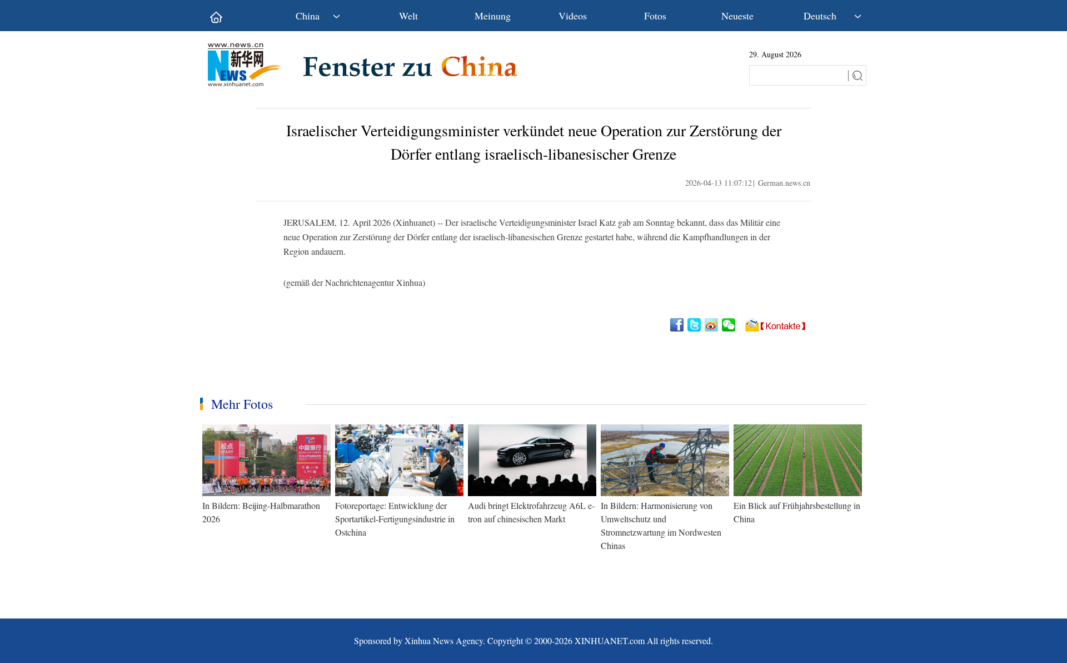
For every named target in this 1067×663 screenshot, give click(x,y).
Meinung (493, 15)
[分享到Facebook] (677, 325)
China (307, 15)
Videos (573, 15)
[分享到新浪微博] (712, 325)
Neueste (737, 15)
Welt (408, 15)
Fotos (655, 15)
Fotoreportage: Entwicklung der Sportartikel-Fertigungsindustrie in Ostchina (395, 518)
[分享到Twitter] (694, 325)
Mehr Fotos (242, 404)
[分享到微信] (729, 325)
